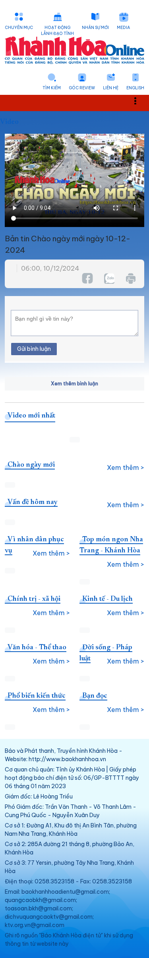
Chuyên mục (19, 27)
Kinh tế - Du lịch (107, 599)
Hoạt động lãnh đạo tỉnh (57, 30)
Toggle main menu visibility (139, 100)
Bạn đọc (94, 696)
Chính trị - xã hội (34, 599)
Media (123, 27)
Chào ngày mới (31, 465)
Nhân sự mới (95, 27)
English (135, 87)
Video (9, 122)
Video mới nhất (31, 415)
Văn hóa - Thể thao (37, 647)
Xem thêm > (125, 467)
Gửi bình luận (34, 348)
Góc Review (82, 87)
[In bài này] (130, 278)
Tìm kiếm (52, 87)
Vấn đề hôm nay (33, 502)
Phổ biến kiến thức (37, 696)
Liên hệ (110, 87)
